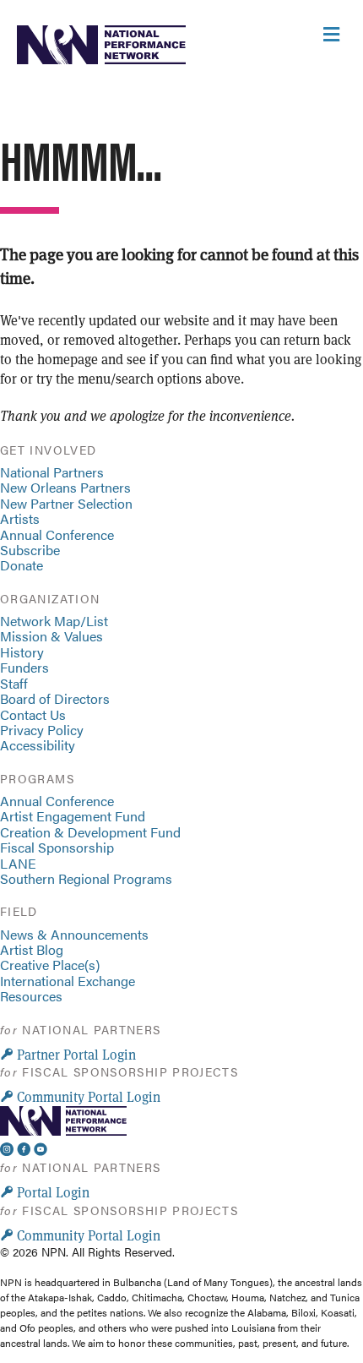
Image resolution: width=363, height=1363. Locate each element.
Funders (24, 667)
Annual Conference (57, 534)
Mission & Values (51, 636)
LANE (18, 863)
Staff (14, 683)
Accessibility (37, 745)
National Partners (52, 472)
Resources (31, 996)
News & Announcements (74, 934)
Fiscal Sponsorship (57, 847)
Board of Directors (55, 698)
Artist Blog (31, 949)
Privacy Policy (42, 729)
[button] (68, 1054)
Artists (20, 518)
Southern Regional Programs (86, 878)
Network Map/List (54, 620)
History (22, 652)
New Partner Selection (66, 503)
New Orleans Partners (65, 487)
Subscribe (30, 549)
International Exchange (67, 980)
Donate (21, 565)
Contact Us (33, 714)
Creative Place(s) (50, 964)
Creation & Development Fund (90, 832)
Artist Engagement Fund (72, 816)
